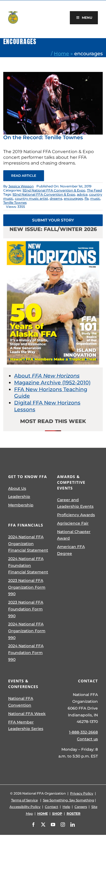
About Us (17, 488)
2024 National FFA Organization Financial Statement (28, 543)
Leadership (19, 496)
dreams (56, 198)
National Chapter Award (74, 535)
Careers (80, 807)
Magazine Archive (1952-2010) (52, 382)
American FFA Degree (71, 550)
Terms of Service (24, 800)
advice (82, 194)
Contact (51, 807)
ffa (87, 198)
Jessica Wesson (21, 186)
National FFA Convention (20, 702)
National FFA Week (27, 713)
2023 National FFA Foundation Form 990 (25, 609)
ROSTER (73, 813)
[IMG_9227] (53, 74)
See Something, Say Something (68, 800)
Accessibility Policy (25, 807)
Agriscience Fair (73, 523)
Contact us (87, 739)
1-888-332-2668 (83, 732)
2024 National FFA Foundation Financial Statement (28, 565)
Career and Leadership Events (75, 503)
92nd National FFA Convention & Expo (54, 190)
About (47, 376)
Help (66, 807)
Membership (20, 505)
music (95, 198)
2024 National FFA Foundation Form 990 (25, 652)
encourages (73, 198)
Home (61, 53)
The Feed (94, 190)
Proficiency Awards (76, 514)
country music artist (31, 198)
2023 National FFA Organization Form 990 (26, 587)
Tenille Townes (15, 202)
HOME (42, 813)
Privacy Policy (81, 793)
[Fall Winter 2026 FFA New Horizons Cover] (53, 241)
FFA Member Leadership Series (25, 725)
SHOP (57, 813)
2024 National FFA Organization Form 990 (26, 631)
